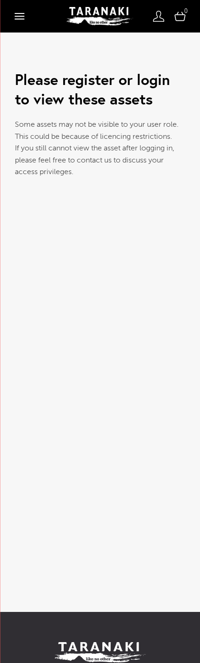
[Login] (158, 16)
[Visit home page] (100, 16)
